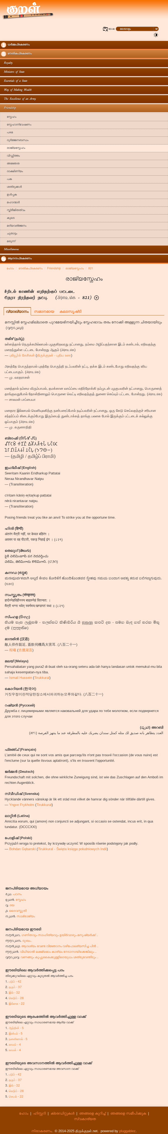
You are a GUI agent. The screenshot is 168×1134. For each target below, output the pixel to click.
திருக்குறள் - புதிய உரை (54, 355)
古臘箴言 (25, 650)
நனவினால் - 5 (18, 1038)
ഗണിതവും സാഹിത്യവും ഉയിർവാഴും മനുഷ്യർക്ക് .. (60, 934)
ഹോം (23, 1113)
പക (6, 179)
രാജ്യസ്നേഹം (13, 148)
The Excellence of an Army (18, 99)
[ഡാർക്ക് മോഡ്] (156, 35)
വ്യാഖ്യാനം (17, 311)
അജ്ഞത (10, 164)
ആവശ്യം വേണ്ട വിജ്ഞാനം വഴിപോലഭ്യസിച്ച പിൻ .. (59, 945)
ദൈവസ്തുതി (17, 910)
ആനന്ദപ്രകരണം (19, 259)
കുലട (8, 218)
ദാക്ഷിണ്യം (12, 171)
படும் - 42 (15, 981)
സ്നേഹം (8, 117)
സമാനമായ (44, 311)
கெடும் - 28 (16, 997)
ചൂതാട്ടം (9, 234)
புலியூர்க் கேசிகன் (22, 355)
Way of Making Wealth (16, 90)
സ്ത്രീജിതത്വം (13, 210)
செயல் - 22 (16, 1096)
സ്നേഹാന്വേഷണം (16, 125)
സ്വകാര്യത (85, 1119)
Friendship (8, 108)
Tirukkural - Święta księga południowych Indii (72, 849)
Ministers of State (12, 72)
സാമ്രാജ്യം (26, 916)
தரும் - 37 (15, 986)
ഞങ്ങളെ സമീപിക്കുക (128, 1113)
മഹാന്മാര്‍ (10, 202)
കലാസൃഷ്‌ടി (70, 311)
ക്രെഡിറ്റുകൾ (62, 1113)
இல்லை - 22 (17, 1003)
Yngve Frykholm (21, 805)
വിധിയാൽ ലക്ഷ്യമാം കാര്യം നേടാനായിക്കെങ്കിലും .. (58, 951)
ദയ (11, 905)
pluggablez (127, 1131)
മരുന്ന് (8, 241)
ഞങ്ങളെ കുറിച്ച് (92, 1113)
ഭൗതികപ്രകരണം (19, 54)
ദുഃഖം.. (27, 940)
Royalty (6, 63)
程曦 (12, 650)
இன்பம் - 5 (16, 1033)
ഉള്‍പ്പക (9, 195)
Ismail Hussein (20, 678)
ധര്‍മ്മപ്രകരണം (18, 45)
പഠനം (17, 893)
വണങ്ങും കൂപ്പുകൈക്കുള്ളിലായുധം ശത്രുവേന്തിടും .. (59, 957)
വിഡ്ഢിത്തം (10, 156)
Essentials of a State (14, 81)
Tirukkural (41, 678)
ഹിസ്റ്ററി (39, 1113)
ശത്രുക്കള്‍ (11, 187)
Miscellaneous (10, 249)
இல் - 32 (14, 992)
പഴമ (7, 132)
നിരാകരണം (41, 1131)
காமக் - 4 (15, 1049)
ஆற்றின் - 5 (16, 1027)
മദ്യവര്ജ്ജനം (13, 226)
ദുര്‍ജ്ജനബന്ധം (14, 140)
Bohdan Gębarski (22, 849)
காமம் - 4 (15, 1044)
